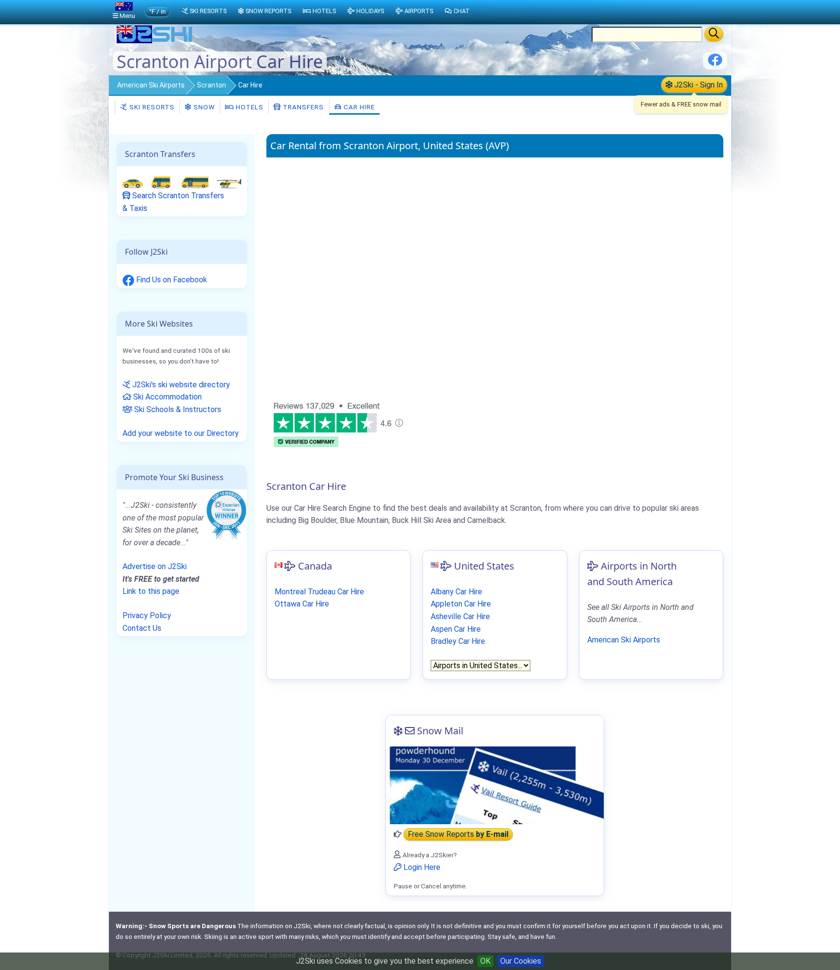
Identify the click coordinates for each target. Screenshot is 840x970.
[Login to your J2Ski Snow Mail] (495, 785)
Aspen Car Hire (456, 629)
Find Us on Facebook (170, 279)
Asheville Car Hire (460, 616)
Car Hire (358, 107)
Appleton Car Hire (461, 603)
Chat (462, 11)
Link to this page (150, 591)
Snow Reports (268, 11)
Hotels (248, 107)
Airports (418, 11)
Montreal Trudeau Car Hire (319, 591)
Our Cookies (520, 961)
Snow (203, 107)
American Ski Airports (151, 85)
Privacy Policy (146, 615)
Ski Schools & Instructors (176, 409)
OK (485, 961)
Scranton (211, 85)
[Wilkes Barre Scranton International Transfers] (181, 182)
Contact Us (141, 628)
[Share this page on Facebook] (715, 63)
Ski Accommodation (166, 396)
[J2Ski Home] (155, 41)
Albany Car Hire (456, 591)
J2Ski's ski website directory (180, 384)
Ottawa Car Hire (302, 603)
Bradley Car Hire (458, 641)
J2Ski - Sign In (697, 84)
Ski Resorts (151, 107)
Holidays (370, 11)
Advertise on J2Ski (154, 566)
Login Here (421, 867)
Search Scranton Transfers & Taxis (173, 202)
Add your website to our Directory (180, 433)
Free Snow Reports (458, 834)
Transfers (302, 107)
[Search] (713, 34)
